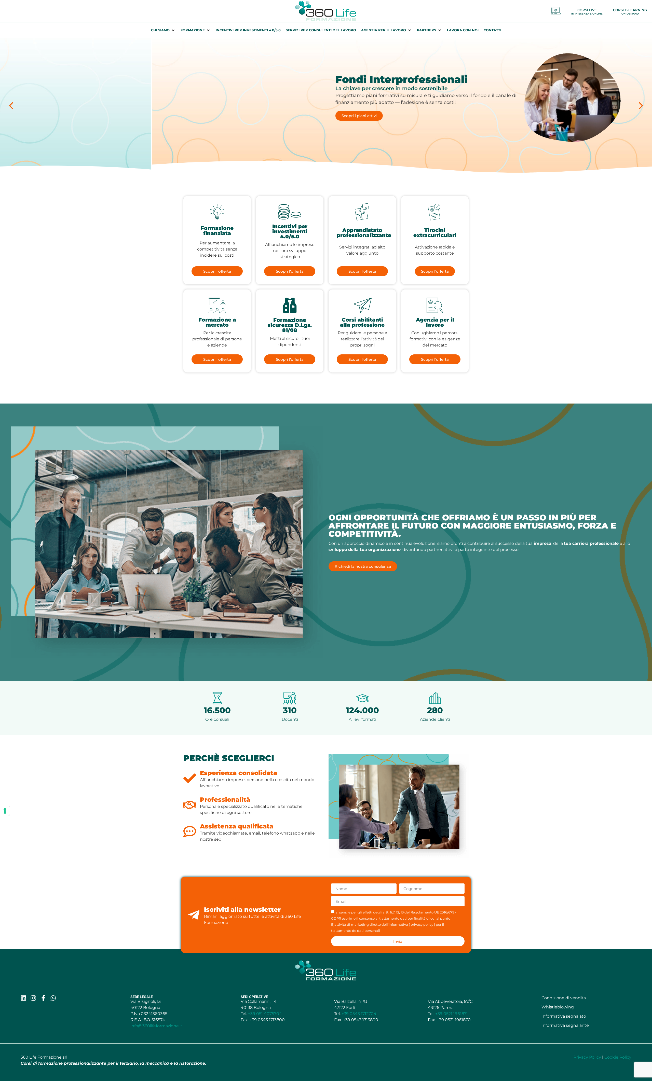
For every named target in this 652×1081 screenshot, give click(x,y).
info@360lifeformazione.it (156, 1025)
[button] (163, 30)
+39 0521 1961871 (451, 1013)
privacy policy (422, 924)
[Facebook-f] (43, 998)
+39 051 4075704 (265, 1013)
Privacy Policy (587, 1057)
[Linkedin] (23, 998)
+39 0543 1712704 (359, 1013)
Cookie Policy (617, 1057)
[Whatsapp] (53, 998)
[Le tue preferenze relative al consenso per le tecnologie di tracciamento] (5, 811)
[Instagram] (33, 998)
